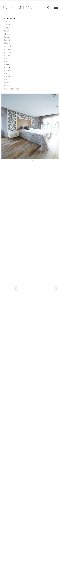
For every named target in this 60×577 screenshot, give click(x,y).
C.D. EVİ (7, 25)
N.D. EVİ (7, 55)
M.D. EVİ (7, 46)
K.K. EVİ (7, 40)
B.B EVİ (7, 21)
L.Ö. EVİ (7, 43)
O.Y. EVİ (7, 70)
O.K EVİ (7, 64)
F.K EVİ (6, 31)
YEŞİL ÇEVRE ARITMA (11, 89)
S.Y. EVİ (7, 76)
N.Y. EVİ (7, 61)
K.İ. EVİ (6, 37)
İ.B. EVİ (7, 34)
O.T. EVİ (7, 67)
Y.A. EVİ (7, 86)
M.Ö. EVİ (7, 52)
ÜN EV (6, 82)
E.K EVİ (6, 28)
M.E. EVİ (7, 49)
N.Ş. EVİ (7, 58)
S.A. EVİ (7, 73)
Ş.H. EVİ (7, 79)
